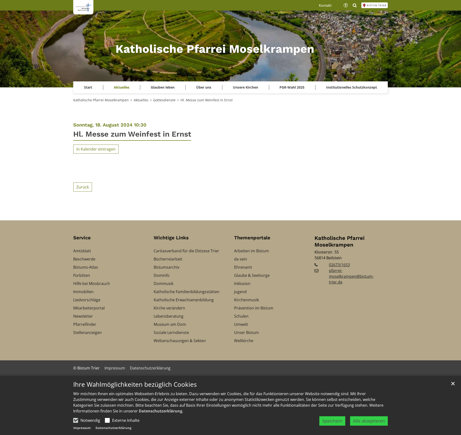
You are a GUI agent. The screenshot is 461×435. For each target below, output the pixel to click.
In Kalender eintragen (95, 149)
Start (88, 87)
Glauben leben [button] (163, 87)
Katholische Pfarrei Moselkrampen (101, 100)
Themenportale (252, 238)
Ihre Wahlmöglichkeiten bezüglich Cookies (135, 384)
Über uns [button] (203, 87)
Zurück (82, 187)
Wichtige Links (171, 238)
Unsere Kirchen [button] (245, 87)
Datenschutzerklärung (160, 411)
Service (82, 238)
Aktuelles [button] (121, 87)
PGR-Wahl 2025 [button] (291, 87)
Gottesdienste (164, 100)
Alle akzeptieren (369, 421)
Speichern (332, 421)
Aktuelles (141, 100)
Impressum (82, 428)
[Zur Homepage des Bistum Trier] (374, 5)
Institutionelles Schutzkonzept (351, 87)
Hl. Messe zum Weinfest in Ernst (207, 100)
